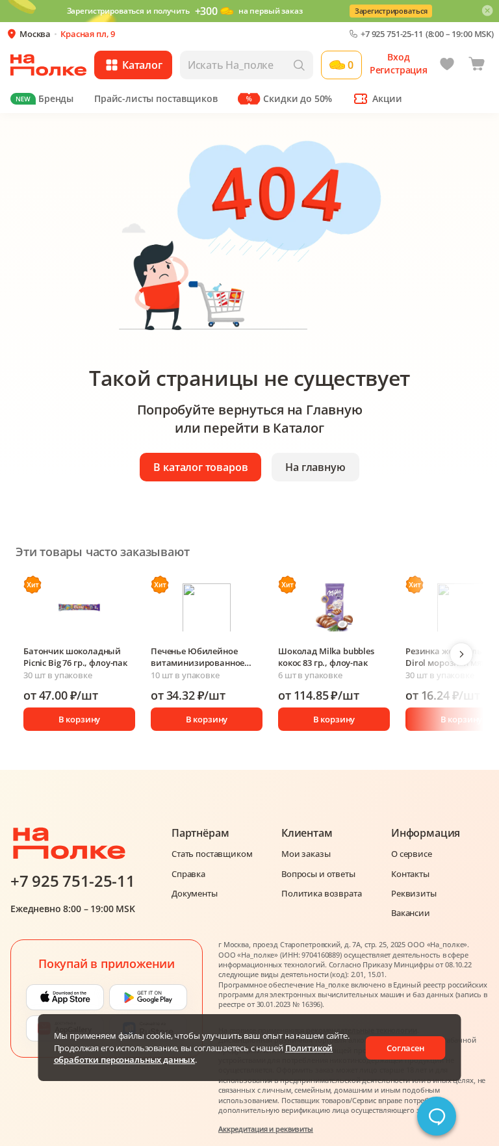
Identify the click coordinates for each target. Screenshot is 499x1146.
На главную (315, 467)
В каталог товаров (200, 467)
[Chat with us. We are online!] (436, 1116)
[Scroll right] (461, 654)
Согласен (405, 1048)
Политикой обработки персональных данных (193, 1053)
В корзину (79, 719)
